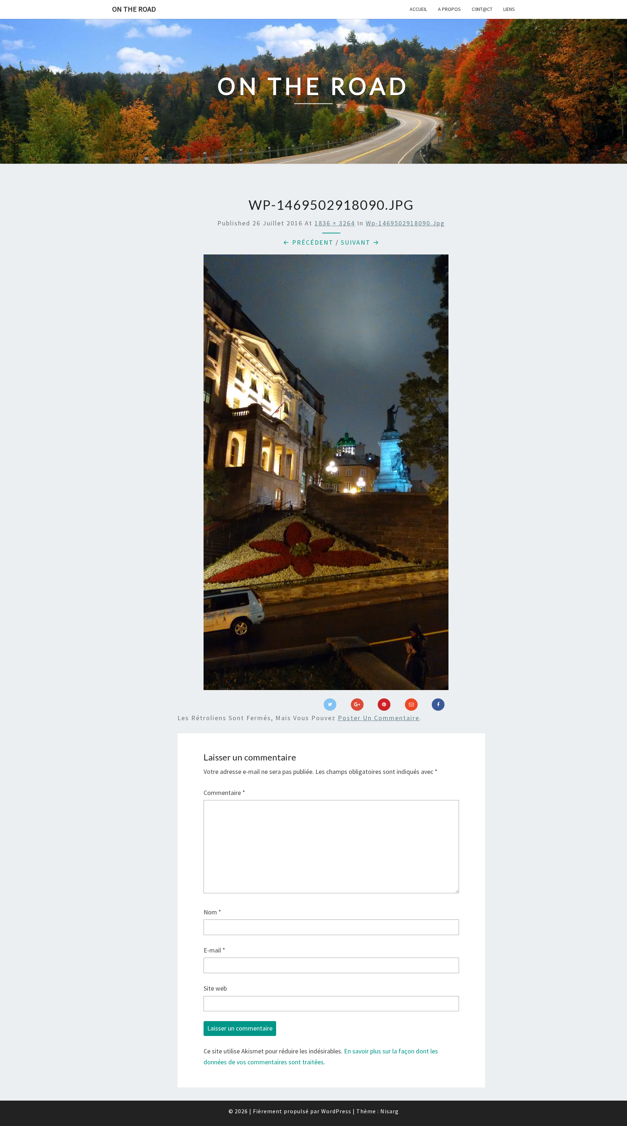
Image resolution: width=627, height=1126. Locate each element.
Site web (215, 988)
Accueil (418, 9)
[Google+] (357, 704)
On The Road (134, 8)
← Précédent (308, 242)
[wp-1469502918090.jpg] (326, 475)
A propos (449, 9)
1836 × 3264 (335, 223)
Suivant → (360, 242)
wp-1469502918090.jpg (405, 223)
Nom (212, 912)
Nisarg (389, 1111)
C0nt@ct (482, 9)
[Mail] (411, 704)
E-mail (214, 950)
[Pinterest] (384, 704)
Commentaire (224, 792)
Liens (509, 9)
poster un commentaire (378, 718)
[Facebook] (438, 704)
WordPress (336, 1111)
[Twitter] (330, 704)
